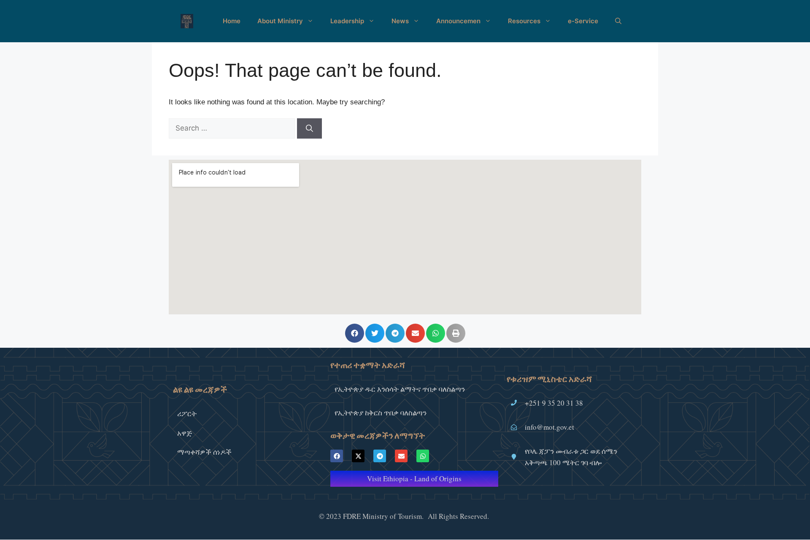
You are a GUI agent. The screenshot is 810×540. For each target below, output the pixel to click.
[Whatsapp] (422, 456)
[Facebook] (336, 456)
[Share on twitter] (374, 333)
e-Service (583, 21)
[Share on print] (455, 333)
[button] (618, 21)
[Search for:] (233, 128)
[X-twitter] (358, 456)
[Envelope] (401, 456)
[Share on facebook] (354, 333)
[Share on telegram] (395, 333)
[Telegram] (379, 456)
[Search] (309, 128)
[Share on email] (415, 333)
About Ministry (280, 21)
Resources (524, 21)
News (400, 21)
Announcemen (458, 21)
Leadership (347, 21)
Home (231, 21)
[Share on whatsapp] (435, 333)
